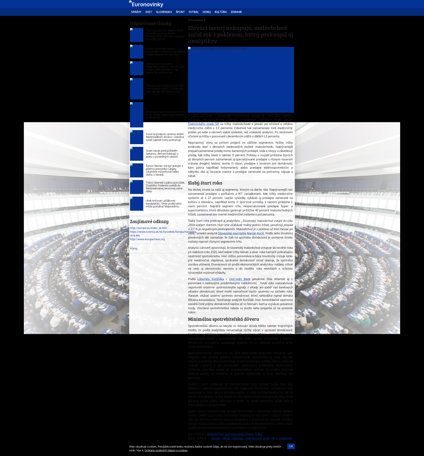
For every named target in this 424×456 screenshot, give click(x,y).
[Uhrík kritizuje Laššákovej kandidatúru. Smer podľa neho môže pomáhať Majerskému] (136, 204)
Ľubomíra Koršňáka (210, 279)
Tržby (258, 434)
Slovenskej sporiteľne (232, 233)
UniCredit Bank (239, 279)
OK (291, 446)
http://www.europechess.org (147, 239)
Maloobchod (215, 434)
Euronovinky (197, 20)
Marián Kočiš (255, 233)
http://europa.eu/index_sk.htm (148, 228)
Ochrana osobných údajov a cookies (166, 450)
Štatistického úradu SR (203, 124)
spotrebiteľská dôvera (239, 434)
